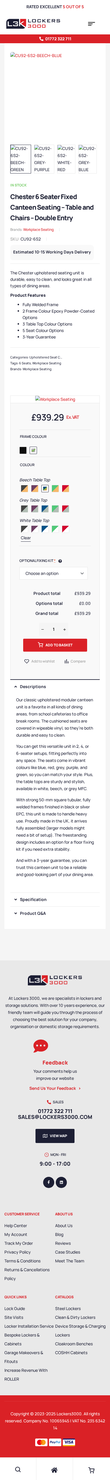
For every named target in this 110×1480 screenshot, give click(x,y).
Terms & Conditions (22, 1261)
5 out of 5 (73, 6)
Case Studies (67, 1252)
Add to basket (58, 645)
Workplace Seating (38, 229)
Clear (26, 537)
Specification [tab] (33, 899)
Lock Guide (14, 1308)
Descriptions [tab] (33, 686)
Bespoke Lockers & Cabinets (22, 1339)
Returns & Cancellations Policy (27, 1274)
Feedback (55, 1062)
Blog (59, 1234)
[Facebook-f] (48, 1182)
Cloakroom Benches (74, 1343)
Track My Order (18, 1243)
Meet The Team (69, 1261)
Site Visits (13, 1317)
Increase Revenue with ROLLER (26, 1374)
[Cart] (91, 1470)
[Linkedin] (61, 1182)
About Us (63, 1225)
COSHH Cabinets (71, 1352)
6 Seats (25, 363)
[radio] (23, 450)
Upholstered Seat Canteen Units (55, 357)
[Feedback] (40, 1046)
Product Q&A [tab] (33, 913)
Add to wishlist (43, 661)
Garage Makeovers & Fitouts (23, 1357)
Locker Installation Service (29, 1326)
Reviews (63, 1243)
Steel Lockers (68, 1308)
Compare (78, 661)
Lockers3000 (69, 1413)
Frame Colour (33, 436)
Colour (27, 464)
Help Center (15, 1225)
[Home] (54, 1470)
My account (15, 1234)
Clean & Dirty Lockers (75, 1317)
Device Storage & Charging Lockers (80, 1330)
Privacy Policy (17, 1252)
